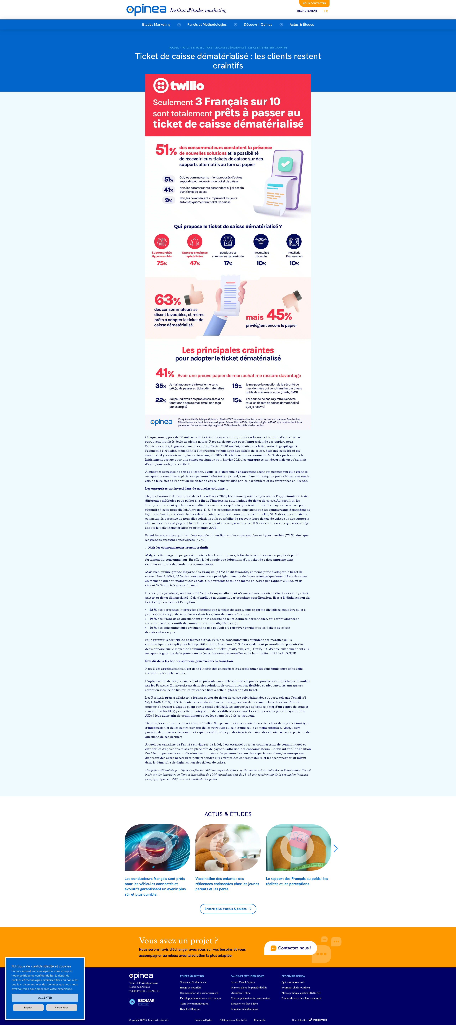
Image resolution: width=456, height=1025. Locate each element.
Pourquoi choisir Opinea (296, 987)
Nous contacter (314, 3)
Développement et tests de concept (200, 998)
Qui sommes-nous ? (293, 982)
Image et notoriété (190, 987)
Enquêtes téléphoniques (244, 1009)
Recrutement (307, 11)
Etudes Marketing (156, 24)
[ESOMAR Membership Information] (146, 1003)
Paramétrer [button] (61, 1007)
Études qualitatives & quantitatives (250, 998)
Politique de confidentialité (233, 1020)
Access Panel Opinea (243, 982)
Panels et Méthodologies (207, 24)
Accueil (174, 47)
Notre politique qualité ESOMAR (301, 993)
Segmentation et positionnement (199, 993)
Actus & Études (302, 24)
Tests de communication (194, 1004)
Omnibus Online (240, 993)
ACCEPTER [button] (45, 998)
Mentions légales (203, 1020)
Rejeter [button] (28, 1007)
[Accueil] (148, 9)
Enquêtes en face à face (244, 1004)
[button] (335, 848)
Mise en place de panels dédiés (249, 987)
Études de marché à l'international (301, 998)
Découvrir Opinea (258, 24)
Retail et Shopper (190, 1009)
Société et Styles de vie (193, 982)
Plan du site (260, 1020)
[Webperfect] (317, 1020)
